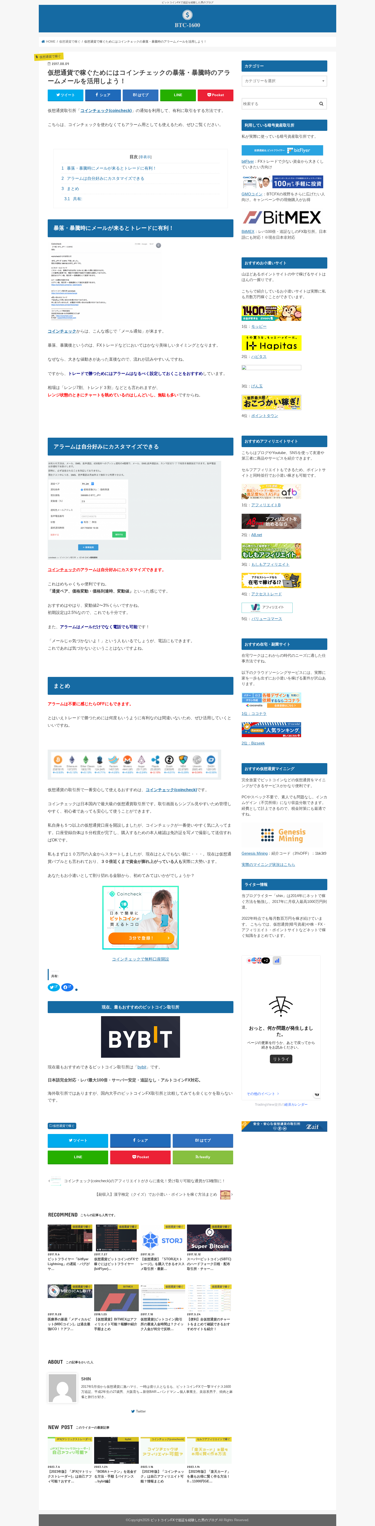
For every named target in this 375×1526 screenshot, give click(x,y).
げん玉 (257, 386)
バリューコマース (267, 619)
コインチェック (62, 569)
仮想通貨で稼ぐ (63, 1126)
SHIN (86, 1379)
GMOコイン (252, 194)
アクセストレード (266, 594)
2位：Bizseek (253, 743)
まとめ (70, 188)
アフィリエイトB (266, 505)
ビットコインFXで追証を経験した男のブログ (184, 1520)
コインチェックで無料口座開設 (140, 959)
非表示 (145, 157)
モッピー (259, 326)
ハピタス (259, 357)
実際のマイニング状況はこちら (268, 865)
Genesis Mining (255, 853)
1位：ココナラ (254, 714)
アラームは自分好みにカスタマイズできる (102, 178)
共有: (73, 199)
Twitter (141, 1411)
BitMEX (248, 232)
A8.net (256, 535)
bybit (142, 1067)
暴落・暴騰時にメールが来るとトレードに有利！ (109, 168)
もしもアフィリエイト (270, 564)
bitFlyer (248, 161)
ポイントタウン (264, 416)
